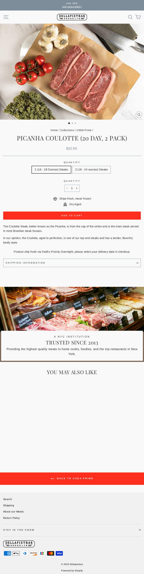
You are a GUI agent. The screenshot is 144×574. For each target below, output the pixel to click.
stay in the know (19, 530)
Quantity (72, 181)
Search (7, 499)
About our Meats (13, 511)
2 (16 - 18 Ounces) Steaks (51, 169)
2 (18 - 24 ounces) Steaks (91, 169)
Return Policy (11, 518)
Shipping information (26, 262)
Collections (67, 130)
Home (54, 130)
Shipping (8, 505)
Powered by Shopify (72, 570)
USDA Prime (84, 130)
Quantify (72, 162)
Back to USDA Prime (74, 478)
